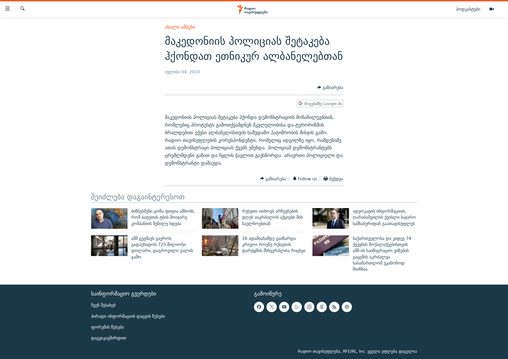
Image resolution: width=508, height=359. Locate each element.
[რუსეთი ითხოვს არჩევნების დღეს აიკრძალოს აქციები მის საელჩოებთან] (220, 218)
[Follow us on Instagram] (309, 307)
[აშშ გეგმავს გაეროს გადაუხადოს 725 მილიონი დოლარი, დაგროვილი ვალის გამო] (109, 245)
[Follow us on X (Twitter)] (271, 307)
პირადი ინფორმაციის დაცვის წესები (128, 316)
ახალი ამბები (180, 27)
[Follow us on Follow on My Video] (297, 307)
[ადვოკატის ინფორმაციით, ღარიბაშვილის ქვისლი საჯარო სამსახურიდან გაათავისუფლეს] (330, 218)
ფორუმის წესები (107, 327)
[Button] (330, 88)
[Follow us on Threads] (322, 307)
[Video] (492, 9)
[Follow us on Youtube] (284, 307)
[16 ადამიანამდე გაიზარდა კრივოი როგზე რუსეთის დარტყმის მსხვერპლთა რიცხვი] (220, 245)
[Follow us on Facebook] (259, 307)
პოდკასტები (468, 9)
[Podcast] (347, 307)
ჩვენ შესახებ (103, 305)
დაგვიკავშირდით (108, 338)
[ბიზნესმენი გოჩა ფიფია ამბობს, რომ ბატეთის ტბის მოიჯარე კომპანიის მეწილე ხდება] (109, 218)
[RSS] (334, 307)
